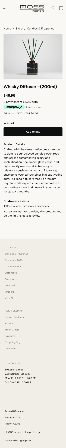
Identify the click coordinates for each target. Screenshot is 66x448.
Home (7, 28)
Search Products (14, 317)
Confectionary (13, 266)
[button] (33, 8)
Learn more (33, 107)
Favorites (10, 336)
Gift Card (10, 285)
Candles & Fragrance (40, 28)
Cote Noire (11, 273)
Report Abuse (12, 424)
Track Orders (12, 330)
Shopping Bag (12, 342)
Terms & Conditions (15, 411)
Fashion (9, 279)
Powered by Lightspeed (18, 440)
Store (19, 28)
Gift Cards (10, 348)
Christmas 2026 (14, 260)
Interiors (9, 292)
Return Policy (12, 417)
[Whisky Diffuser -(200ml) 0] (33, 56)
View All (9, 298)
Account (9, 323)
